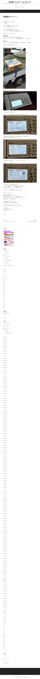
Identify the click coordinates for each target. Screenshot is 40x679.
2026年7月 (5, 341)
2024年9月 (5, 393)
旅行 (4, 290)
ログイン (4, 655)
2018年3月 (5, 577)
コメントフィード (6, 660)
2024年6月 (5, 400)
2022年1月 (5, 468)
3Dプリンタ (5, 271)
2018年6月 (5, 570)
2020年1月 (5, 525)
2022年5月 (5, 459)
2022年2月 (5, 466)
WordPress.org (5, 662)
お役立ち (4, 276)
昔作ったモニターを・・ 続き (8, 221)
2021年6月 (5, 485)
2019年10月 (5, 532)
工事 (4, 288)
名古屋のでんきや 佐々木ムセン (20, 2)
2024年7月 (5, 398)
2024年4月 (5, 405)
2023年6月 (5, 428)
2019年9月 (5, 534)
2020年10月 (5, 504)
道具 (4, 304)
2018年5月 (5, 572)
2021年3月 (5, 492)
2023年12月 (5, 414)
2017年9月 (5, 591)
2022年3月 (5, 464)
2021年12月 (5, 471)
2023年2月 (5, 438)
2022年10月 (5, 447)
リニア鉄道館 (5, 258)
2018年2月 (5, 579)
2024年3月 (5, 407)
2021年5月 (5, 487)
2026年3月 (5, 351)
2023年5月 (5, 431)
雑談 (4, 307)
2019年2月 (5, 551)
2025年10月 (5, 362)
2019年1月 (5, 553)
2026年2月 (5, 353)
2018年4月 (5, 574)
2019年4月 (5, 546)
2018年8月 (5, 565)
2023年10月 (5, 419)
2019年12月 (5, 527)
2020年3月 (5, 520)
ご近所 (4, 283)
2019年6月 (5, 541)
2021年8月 (5, 480)
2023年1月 (5, 440)
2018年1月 (5, 581)
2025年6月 (5, 372)
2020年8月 (5, 508)
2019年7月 (5, 539)
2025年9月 (5, 365)
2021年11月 (5, 473)
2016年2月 (5, 607)
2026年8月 (5, 339)
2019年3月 (5, 548)
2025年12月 (5, 358)
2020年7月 (5, 511)
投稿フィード (5, 658)
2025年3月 (5, 379)
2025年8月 (5, 367)
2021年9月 (5, 478)
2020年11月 (5, 501)
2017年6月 (5, 598)
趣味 (4, 302)
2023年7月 (5, 426)
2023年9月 (5, 421)
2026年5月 (5, 346)
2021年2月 (5, 494)
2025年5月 (5, 374)
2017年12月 (5, 584)
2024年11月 (5, 388)
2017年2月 (5, 600)
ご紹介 (4, 281)
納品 (5, 214)
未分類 (4, 292)
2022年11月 (5, 445)
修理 (4, 285)
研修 (4, 295)
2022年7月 (5, 454)
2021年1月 (5, 497)
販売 (4, 642)
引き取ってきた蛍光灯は (32, 221)
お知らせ (4, 278)
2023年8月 (5, 424)
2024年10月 (5, 391)
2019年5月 (5, 544)
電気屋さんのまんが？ (7, 328)
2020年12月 (5, 499)
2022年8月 (5, 452)
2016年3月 (5, 605)
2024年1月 (5, 412)
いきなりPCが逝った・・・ (7, 251)
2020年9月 (5, 506)
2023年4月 (5, 433)
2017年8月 (5, 593)
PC (3, 274)
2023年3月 (5, 435)
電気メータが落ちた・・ (7, 253)
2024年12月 (5, 386)
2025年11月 (5, 360)
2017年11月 (5, 586)
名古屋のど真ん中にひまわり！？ (8, 265)
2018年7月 (5, 567)
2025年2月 (5, 381)
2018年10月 (5, 560)
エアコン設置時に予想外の (7, 260)
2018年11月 (5, 558)
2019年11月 (5, 530)
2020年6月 (5, 513)
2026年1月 (5, 355)
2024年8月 (5, 395)
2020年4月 (5, 518)
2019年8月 (5, 537)
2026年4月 (5, 348)
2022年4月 (5, 461)
